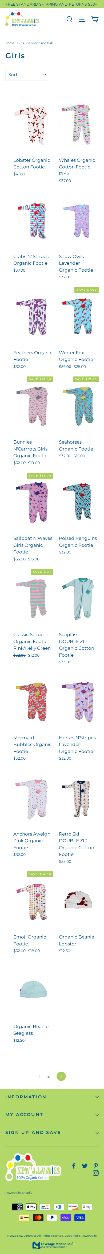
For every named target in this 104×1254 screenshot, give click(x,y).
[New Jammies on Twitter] (85, 1165)
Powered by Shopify (18, 1192)
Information (26, 1096)
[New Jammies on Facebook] (74, 1165)
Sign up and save (33, 1132)
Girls (20, 43)
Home (10, 43)
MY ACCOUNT (24, 1114)
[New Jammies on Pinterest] (96, 1165)
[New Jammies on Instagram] (96, 1172)
